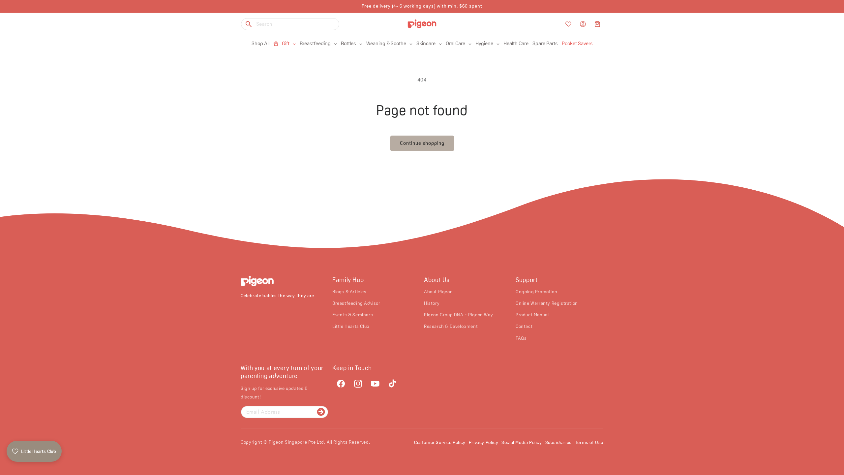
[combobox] (290, 24)
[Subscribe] (321, 412)
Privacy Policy (483, 442)
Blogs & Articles (349, 292)
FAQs (521, 338)
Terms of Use (589, 442)
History (431, 303)
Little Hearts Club (351, 326)
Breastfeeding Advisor (356, 303)
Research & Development (451, 326)
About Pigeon (438, 292)
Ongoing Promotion (536, 292)
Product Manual (532, 315)
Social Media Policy (521, 442)
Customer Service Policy (440, 442)
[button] (597, 24)
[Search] (249, 24)
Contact (524, 326)
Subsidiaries (558, 442)
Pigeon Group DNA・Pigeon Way (458, 315)
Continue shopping (422, 143)
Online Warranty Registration (547, 303)
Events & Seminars (352, 315)
